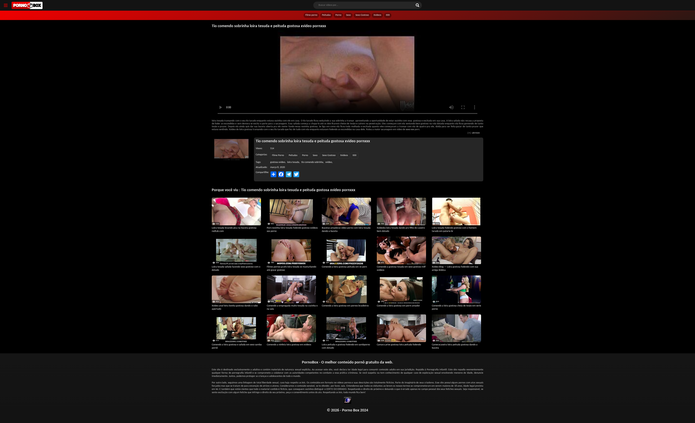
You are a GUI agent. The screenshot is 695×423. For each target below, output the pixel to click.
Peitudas (326, 15)
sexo (408, 129)
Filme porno (311, 15)
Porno (338, 15)
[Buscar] (418, 5)
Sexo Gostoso (362, 15)
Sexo (348, 15)
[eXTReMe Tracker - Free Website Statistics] (347, 401)
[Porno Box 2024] (27, 5)
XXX (388, 15)
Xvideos (377, 15)
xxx (412, 129)
